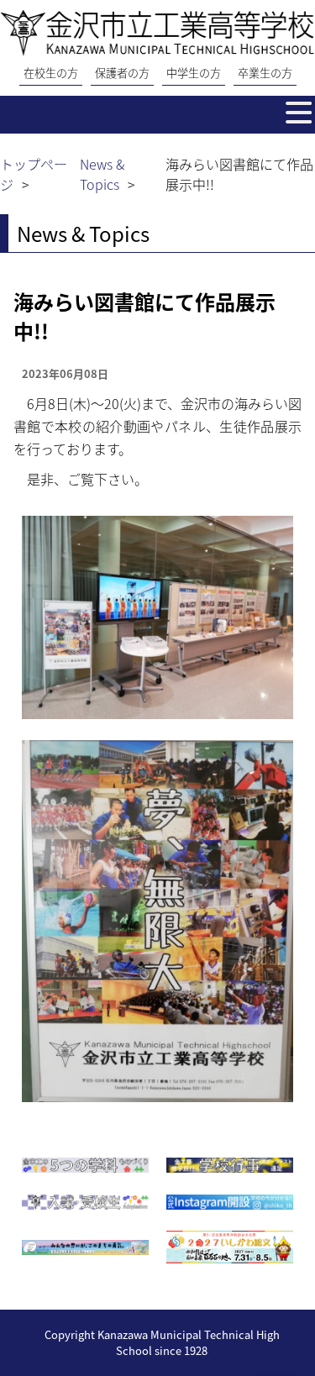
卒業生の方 (265, 73)
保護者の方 (122, 73)
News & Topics (102, 174)
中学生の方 (193, 73)
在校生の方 (51, 73)
